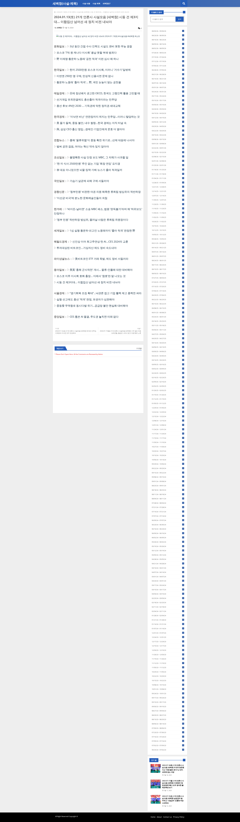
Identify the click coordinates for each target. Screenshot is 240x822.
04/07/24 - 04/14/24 (168, 572)
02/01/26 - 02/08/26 (168, 161)
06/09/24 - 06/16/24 (168, 533)
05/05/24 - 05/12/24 (168, 555)
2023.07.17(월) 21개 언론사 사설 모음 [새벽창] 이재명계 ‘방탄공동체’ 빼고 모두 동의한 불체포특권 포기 (173, 784)
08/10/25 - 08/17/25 (168, 269)
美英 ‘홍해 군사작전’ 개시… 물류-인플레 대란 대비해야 (101, 269)
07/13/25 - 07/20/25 (168, 286)
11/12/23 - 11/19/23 (168, 663)
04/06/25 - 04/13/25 (168, 347)
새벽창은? (106, 3)
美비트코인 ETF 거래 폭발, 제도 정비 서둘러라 (101, 258)
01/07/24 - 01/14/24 (168, 628)
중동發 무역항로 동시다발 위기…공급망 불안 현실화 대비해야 (92, 305)
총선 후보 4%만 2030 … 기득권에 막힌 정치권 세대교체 (88, 106)
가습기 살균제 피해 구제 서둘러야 (89, 181)
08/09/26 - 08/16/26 (168, 44)
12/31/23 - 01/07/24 (168, 633)
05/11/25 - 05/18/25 (168, 325)
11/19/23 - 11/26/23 (168, 659)
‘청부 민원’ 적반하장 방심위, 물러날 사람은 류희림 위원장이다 (92, 219)
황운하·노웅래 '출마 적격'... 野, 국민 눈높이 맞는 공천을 (89, 82)
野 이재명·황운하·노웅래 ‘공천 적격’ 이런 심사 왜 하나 (88, 59)
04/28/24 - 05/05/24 (168, 559)
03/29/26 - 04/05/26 (168, 126)
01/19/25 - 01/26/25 (168, 395)
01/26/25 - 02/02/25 (168, 390)
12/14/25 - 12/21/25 (168, 191)
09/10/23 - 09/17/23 (168, 702)
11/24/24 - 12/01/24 (168, 429)
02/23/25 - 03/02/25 (168, 373)
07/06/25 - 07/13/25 (168, 291)
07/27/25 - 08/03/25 (168, 278)
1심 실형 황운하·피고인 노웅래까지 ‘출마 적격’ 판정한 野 (102, 230)
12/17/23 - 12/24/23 (168, 641)
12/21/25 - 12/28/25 (168, 187)
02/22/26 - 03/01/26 (168, 148)
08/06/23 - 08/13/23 (168, 724)
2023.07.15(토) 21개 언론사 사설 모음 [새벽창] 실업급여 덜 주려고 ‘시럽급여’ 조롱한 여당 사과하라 (173, 799)
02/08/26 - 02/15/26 (168, 156)
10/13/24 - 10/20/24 (168, 455)
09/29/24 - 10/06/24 (168, 464)
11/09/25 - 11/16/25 (168, 213)
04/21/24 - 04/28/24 (168, 563)
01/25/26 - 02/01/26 (168, 165)
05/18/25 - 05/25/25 (168, 321)
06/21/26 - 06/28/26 (168, 74)
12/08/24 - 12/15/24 (168, 421)
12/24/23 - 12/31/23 (168, 637)
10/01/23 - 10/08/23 (168, 689)
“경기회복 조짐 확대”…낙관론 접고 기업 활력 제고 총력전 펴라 (106, 293)
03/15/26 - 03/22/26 (168, 135)
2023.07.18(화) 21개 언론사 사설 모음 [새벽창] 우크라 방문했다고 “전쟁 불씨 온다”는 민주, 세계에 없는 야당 (173, 768)
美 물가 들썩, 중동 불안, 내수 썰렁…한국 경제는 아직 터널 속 (91, 123)
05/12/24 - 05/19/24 (168, 550)
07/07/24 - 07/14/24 (168, 516)
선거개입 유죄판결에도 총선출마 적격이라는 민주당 (87, 99)
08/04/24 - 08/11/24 (168, 498)
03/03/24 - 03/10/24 (168, 594)
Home (153, 817)
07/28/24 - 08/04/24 (168, 503)
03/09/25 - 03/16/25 (168, 364)
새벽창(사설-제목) (65, 3)
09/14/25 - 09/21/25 (168, 247)
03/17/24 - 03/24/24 (168, 585)
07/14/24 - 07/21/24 (168, 511)
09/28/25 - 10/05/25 (168, 239)
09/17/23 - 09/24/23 (168, 698)
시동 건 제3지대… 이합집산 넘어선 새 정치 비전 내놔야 (88, 282)
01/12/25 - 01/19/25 (168, 399)
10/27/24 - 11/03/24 (168, 447)
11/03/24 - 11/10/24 (168, 442)
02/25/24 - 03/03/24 (168, 598)
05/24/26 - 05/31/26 (168, 91)
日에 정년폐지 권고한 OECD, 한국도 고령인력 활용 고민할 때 (105, 93)
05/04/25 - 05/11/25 (168, 330)
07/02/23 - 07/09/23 (168, 745)
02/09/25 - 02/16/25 (168, 382)
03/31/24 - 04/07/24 (168, 576)
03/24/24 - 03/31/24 (168, 581)
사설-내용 (86, 3)
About (159, 817)
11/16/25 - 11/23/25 (168, 208)
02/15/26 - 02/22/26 (168, 152)
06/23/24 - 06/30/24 (168, 525)
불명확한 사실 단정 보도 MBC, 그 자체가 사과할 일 (99, 157)
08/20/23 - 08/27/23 (168, 715)
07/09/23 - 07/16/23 (168, 741)
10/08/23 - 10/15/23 (168, 685)
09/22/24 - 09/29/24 (168, 468)
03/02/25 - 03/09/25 (168, 369)
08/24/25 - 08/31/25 (168, 260)
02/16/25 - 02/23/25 (168, 377)
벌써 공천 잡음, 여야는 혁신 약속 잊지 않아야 (83, 146)
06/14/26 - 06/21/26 (168, 79)
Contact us (167, 817)
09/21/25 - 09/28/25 (168, 243)
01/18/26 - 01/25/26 (168, 169)
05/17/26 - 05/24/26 (168, 96)
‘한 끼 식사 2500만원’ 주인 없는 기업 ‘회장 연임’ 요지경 (88, 163)
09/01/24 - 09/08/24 (168, 481)
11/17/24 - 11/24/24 (168, 434)
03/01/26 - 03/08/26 (168, 143)
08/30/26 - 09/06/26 (168, 31)
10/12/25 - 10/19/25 (168, 230)
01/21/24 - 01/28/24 (168, 620)
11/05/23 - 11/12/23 (168, 667)
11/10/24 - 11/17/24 (168, 438)
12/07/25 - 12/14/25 (168, 195)
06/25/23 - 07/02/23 (168, 750)
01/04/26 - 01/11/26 (168, 178)
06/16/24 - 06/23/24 (168, 529)
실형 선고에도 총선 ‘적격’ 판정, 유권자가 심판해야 (85, 299)
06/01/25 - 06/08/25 (168, 312)
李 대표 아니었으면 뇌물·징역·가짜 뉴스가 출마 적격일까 (89, 170)
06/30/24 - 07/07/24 (168, 520)
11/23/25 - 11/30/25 (168, 204)
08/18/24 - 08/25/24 (168, 490)
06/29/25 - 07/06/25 (168, 295)
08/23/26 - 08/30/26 (168, 35)
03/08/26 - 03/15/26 (168, 139)
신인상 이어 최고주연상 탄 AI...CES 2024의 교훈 (100, 241)
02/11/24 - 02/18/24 (168, 607)
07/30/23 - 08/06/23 (168, 728)
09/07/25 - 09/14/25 (168, 252)
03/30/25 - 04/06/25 (168, 351)
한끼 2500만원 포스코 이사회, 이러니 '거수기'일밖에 (100, 69)
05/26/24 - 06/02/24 (168, 542)
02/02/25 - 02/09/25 (168, 386)
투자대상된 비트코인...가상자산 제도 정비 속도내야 (86, 248)
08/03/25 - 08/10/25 (168, 273)
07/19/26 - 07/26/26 (168, 57)
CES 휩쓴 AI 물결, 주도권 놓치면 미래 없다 (94, 316)
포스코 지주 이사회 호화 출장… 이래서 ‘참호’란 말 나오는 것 (91, 276)
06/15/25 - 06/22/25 (168, 304)
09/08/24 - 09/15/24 (168, 477)
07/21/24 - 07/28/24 (168, 507)
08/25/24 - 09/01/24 (168, 485)
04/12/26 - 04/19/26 (168, 118)
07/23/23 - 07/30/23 (168, 732)
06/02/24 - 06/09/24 (168, 537)
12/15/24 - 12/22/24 (168, 416)
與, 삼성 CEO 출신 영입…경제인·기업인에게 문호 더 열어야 (91, 129)
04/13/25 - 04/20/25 (168, 343)
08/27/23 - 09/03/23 (168, 711)
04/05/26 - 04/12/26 (168, 122)
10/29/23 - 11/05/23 (168, 672)
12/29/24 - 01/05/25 (168, 408)
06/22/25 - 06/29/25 (168, 299)
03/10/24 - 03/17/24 (168, 589)
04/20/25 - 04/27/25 (168, 338)
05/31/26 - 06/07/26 (168, 87)
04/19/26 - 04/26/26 (168, 113)
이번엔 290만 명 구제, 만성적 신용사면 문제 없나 (85, 76)
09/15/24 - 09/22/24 (168, 473)
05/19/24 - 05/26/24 (168, 546)
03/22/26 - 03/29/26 (168, 131)
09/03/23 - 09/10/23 (168, 706)
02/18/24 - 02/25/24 (168, 602)
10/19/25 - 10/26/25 (168, 226)
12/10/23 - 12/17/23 (168, 646)
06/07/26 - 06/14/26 (168, 83)
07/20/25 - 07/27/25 (168, 282)
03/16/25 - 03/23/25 (168, 360)
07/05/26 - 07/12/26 (168, 66)
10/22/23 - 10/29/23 (168, 676)
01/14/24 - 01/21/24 (168, 624)
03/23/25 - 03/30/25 (168, 356)
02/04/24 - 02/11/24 (168, 611)
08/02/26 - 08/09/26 (168, 48)
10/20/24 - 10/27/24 (168, 451)
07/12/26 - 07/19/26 (168, 61)
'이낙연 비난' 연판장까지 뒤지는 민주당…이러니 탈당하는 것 (105, 116)
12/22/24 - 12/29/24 (168, 412)
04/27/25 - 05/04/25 (168, 334)
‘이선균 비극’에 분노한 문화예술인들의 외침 (82, 198)
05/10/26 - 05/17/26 (168, 100)
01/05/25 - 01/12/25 (168, 403)
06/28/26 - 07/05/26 (168, 70)
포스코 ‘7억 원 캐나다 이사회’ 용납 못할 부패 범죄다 (87, 52)
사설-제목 (96, 3)
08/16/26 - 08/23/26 (168, 40)
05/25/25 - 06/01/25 (168, 317)
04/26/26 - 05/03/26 (168, 109)
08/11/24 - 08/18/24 (168, 494)
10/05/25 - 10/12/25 (168, 234)
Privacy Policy (178, 817)
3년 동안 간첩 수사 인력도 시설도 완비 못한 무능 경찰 (101, 46)
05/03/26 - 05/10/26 (168, 105)
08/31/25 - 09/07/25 (168, 256)
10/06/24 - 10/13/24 (168, 460)
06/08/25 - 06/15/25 (168, 308)
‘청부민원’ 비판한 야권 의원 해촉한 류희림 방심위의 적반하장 (105, 191)
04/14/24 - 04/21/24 (168, 568)
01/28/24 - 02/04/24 (168, 615)
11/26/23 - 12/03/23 (168, 654)
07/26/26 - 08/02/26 (168, 53)
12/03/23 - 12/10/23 (168, 650)
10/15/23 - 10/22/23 (168, 680)
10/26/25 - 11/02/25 (168, 221)
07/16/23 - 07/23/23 (168, 737)
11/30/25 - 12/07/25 (168, 200)
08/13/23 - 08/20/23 (168, 719)
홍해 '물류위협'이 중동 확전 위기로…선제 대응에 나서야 (102, 140)
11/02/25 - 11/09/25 (168, 217)
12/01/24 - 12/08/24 (168, 425)
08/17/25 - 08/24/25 (168, 265)
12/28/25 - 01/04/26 (168, 182)
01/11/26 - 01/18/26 (168, 174)
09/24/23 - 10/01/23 (168, 693)
